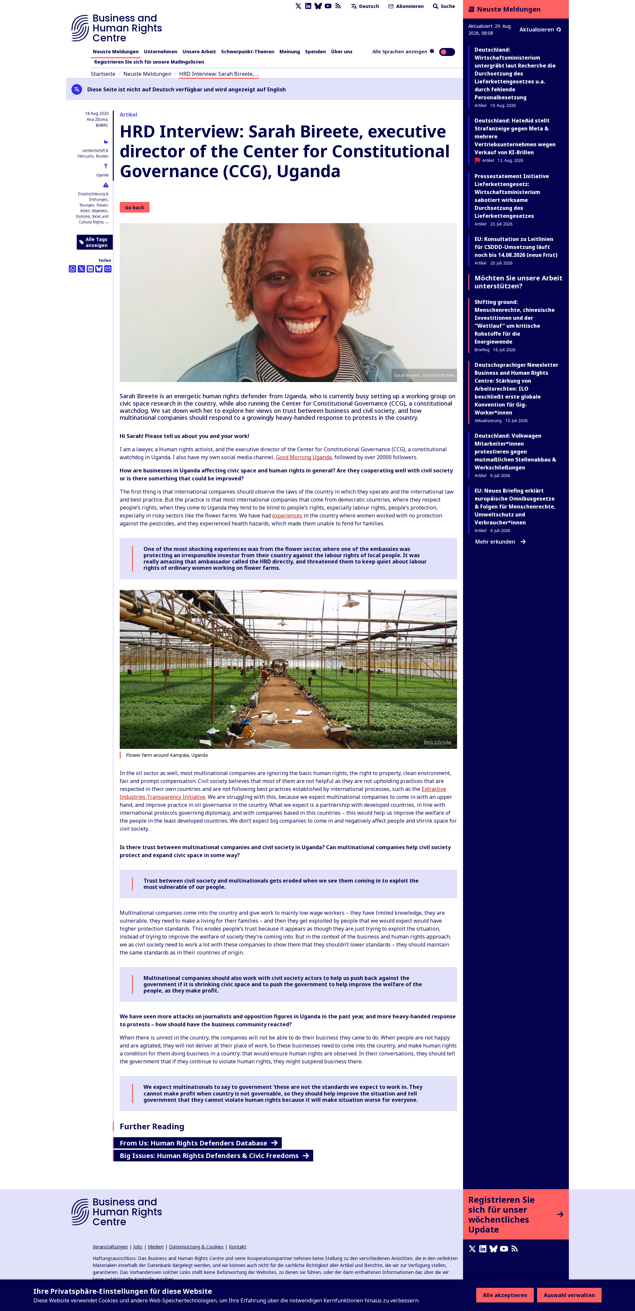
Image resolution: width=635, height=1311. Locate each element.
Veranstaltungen (110, 1246)
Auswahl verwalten (569, 1295)
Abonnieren (409, 6)
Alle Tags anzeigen (96, 242)
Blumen (102, 156)
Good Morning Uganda (304, 457)
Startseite (103, 73)
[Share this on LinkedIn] (90, 268)
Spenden (315, 51)
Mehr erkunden (495, 541)
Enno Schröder (438, 742)
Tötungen (86, 205)
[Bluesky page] (318, 6)
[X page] (298, 6)
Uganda (102, 174)
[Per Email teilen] (107, 268)
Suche (447, 6)
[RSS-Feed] (338, 6)
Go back (134, 207)
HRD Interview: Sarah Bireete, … (219, 73)
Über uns (342, 51)
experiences (287, 515)
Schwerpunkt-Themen (247, 51)
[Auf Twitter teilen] (81, 268)
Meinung (289, 51)
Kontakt (237, 1246)
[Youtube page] (328, 6)
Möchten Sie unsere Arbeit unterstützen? (519, 281)
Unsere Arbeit (199, 51)
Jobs (138, 1246)
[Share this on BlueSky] (99, 268)
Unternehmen (160, 51)
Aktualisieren (537, 29)
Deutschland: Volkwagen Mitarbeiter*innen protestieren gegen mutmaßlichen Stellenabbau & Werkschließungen (515, 451)
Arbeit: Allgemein (93, 210)
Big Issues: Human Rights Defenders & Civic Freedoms (209, 1155)
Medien (156, 1246)
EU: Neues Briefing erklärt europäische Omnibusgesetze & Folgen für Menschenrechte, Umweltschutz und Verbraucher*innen (515, 506)
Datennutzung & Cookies (196, 1246)
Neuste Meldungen (116, 51)
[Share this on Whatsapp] (72, 268)
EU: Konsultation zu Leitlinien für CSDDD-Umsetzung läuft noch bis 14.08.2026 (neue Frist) (516, 247)
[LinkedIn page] (308, 6)
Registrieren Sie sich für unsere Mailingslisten (149, 62)
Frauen (102, 205)
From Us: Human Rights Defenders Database (193, 1143)
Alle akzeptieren (505, 1295)
